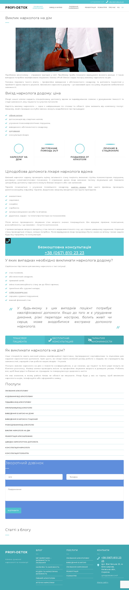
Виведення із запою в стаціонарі (21, 419)
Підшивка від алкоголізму (18, 402)
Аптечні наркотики (45, 583)
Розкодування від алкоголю (19, 425)
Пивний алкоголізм (45, 578)
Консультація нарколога (17, 448)
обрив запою (15, 115)
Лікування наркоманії (77, 567)
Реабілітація (72, 571)
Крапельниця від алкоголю (18, 408)
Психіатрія (71, 576)
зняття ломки (78, 187)
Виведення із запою (76, 562)
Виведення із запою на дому (19, 413)
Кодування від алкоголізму (19, 396)
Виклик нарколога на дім (17, 430)
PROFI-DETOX (16, 7)
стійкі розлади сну (18, 292)
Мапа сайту (102, 582)
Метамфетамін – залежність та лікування (43, 560)
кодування (14, 131)
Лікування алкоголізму (16, 391)
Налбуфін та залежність (47, 567)
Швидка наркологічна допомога (21, 442)
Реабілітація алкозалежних (19, 436)
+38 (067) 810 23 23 (116, 2)
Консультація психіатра (17, 453)
